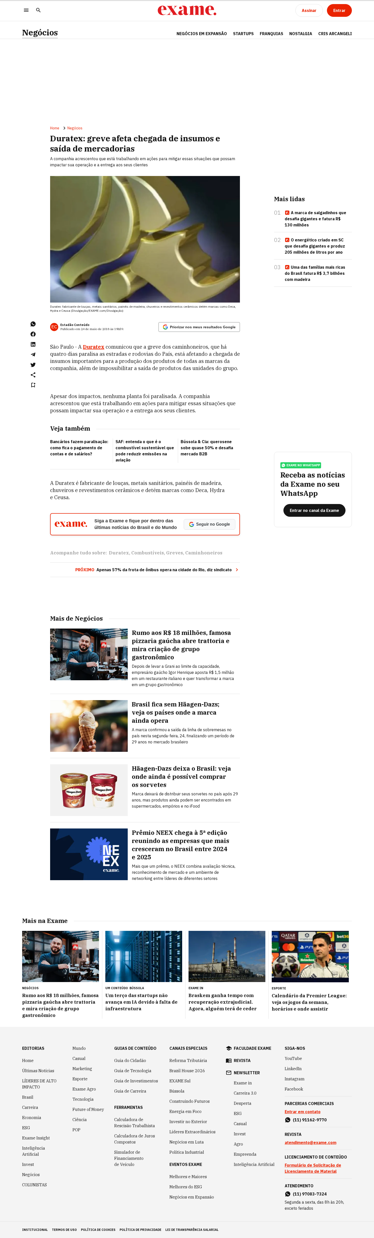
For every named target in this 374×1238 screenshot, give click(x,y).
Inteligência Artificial (33, 1151)
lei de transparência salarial (192, 1230)
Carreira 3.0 (245, 1093)
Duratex (93, 346)
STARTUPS (243, 33)
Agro (238, 1144)
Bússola (137, 988)
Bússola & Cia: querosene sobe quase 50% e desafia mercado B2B (207, 447)
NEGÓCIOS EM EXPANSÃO (202, 33)
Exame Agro (84, 1089)
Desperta (242, 1103)
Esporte (80, 1078)
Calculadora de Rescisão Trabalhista (134, 1122)
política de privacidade (140, 1230)
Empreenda (245, 1154)
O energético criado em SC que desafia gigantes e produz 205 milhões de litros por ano (315, 246)
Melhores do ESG (185, 1186)
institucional (35, 1230)
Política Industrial (186, 1152)
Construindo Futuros (189, 1101)
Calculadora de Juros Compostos (134, 1139)
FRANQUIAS (271, 33)
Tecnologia (83, 1099)
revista (242, 1060)
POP (76, 1129)
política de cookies (98, 1230)
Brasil (27, 1097)
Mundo (79, 1048)
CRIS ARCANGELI (335, 33)
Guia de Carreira (130, 1091)
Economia (31, 1117)
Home (54, 128)
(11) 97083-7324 (310, 1193)
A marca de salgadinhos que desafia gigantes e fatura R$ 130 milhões (315, 218)
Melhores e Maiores (188, 1176)
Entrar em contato (303, 1111)
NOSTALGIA (300, 33)
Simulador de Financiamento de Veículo (128, 1158)
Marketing (82, 1068)
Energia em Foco (185, 1111)
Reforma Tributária (188, 1060)
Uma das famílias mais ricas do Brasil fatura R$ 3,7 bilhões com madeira (315, 273)
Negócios (40, 32)
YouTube (293, 1058)
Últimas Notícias (38, 1070)
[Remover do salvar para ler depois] (33, 385)
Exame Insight (36, 1137)
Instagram (295, 1078)
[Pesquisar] (38, 10)
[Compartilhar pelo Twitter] (33, 365)
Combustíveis (147, 553)
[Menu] (26, 10)
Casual (79, 1058)
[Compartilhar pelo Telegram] (33, 354)
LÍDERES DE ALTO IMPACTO (39, 1084)
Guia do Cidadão (130, 1060)
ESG (26, 1127)
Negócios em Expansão (191, 1197)
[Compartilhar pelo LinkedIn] (33, 344)
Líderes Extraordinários (192, 1131)
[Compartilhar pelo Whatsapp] (33, 324)
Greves (174, 553)
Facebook (294, 1089)
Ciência (80, 1119)
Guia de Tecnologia (132, 1070)
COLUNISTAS (34, 1184)
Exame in (243, 1082)
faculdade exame (252, 1048)
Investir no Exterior (188, 1121)
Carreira (30, 1107)
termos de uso (64, 1230)
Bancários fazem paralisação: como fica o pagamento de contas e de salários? (79, 447)
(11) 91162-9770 (310, 1119)
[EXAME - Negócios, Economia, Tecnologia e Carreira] (187, 10)
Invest (28, 1164)
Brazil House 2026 (187, 1070)
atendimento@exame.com (310, 1142)
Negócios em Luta (186, 1142)
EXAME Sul (180, 1080)
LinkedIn (293, 1068)
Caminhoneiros (203, 553)
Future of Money (88, 1109)
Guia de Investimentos (136, 1080)
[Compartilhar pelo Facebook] (33, 334)
